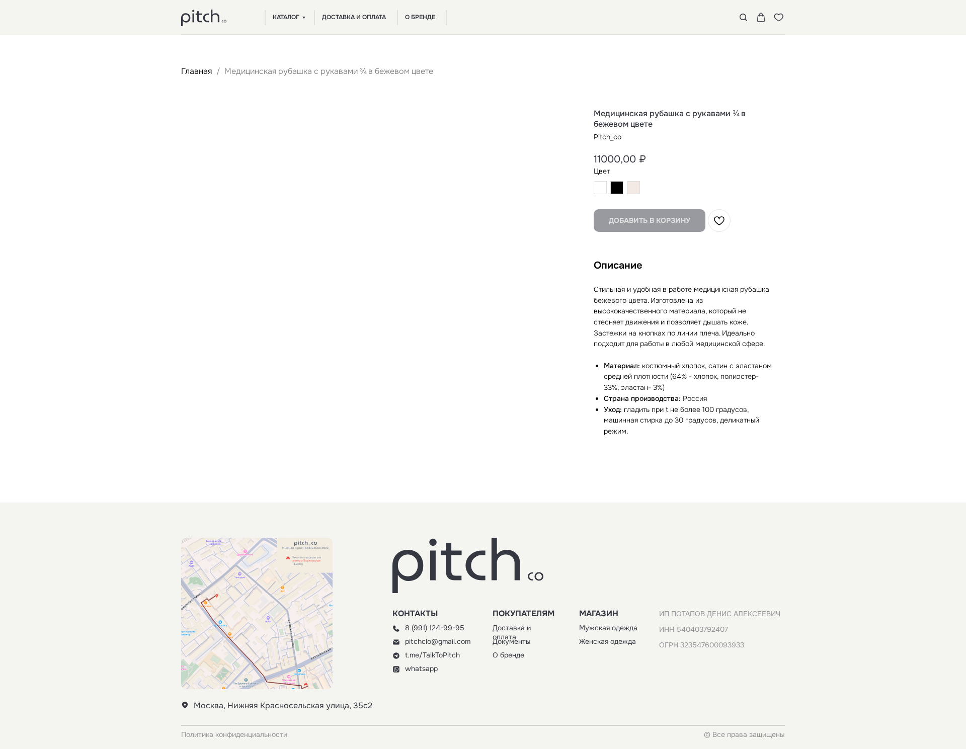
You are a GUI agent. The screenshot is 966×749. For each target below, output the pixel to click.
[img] (396, 628)
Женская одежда (607, 641)
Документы (512, 641)
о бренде (420, 17)
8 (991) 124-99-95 (434, 627)
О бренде (508, 654)
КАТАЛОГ (286, 17)
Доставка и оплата (512, 632)
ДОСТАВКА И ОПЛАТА (354, 17)
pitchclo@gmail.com (437, 641)
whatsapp (421, 668)
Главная (196, 71)
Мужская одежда (608, 627)
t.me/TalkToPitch (432, 654)
